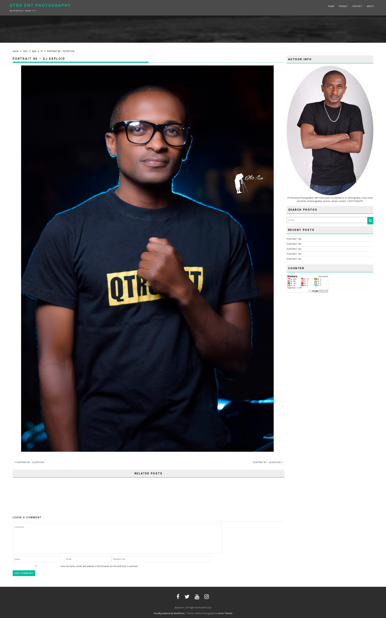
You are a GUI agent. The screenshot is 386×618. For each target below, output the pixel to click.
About (370, 6)
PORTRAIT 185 (294, 243)
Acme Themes (225, 613)
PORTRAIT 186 (294, 238)
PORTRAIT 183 (294, 253)
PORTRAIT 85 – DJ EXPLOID (30, 462)
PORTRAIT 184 (294, 248)
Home (331, 6)
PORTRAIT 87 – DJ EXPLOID (267, 462)
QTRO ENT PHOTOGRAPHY (40, 5)
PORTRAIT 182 (294, 258)
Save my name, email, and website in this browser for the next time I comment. (99, 566)
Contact (357, 6)
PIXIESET (343, 6)
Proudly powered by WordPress (169, 613)
